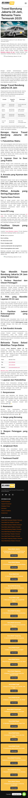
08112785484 (12, 362)
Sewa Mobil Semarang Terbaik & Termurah (11, 520)
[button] (24, 794)
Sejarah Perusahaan (6, 503)
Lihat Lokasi (14, 555)
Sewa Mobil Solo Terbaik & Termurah (10, 522)
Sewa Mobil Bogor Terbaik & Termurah (10, 533)
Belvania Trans (4, 370)
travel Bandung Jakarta (12, 231)
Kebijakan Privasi (5, 506)
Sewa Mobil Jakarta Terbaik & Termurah (11, 527)
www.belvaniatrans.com (14, 367)
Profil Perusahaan (5, 501)
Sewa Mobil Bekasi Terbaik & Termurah (10, 540)
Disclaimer (4, 508)
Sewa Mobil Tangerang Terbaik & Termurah (11, 538)
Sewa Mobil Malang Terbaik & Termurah (11, 531)
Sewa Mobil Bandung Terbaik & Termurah (11, 529)
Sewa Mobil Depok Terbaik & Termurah (10, 536)
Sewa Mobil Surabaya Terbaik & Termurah (11, 524)
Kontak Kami (4, 513)
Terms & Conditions (6, 510)
